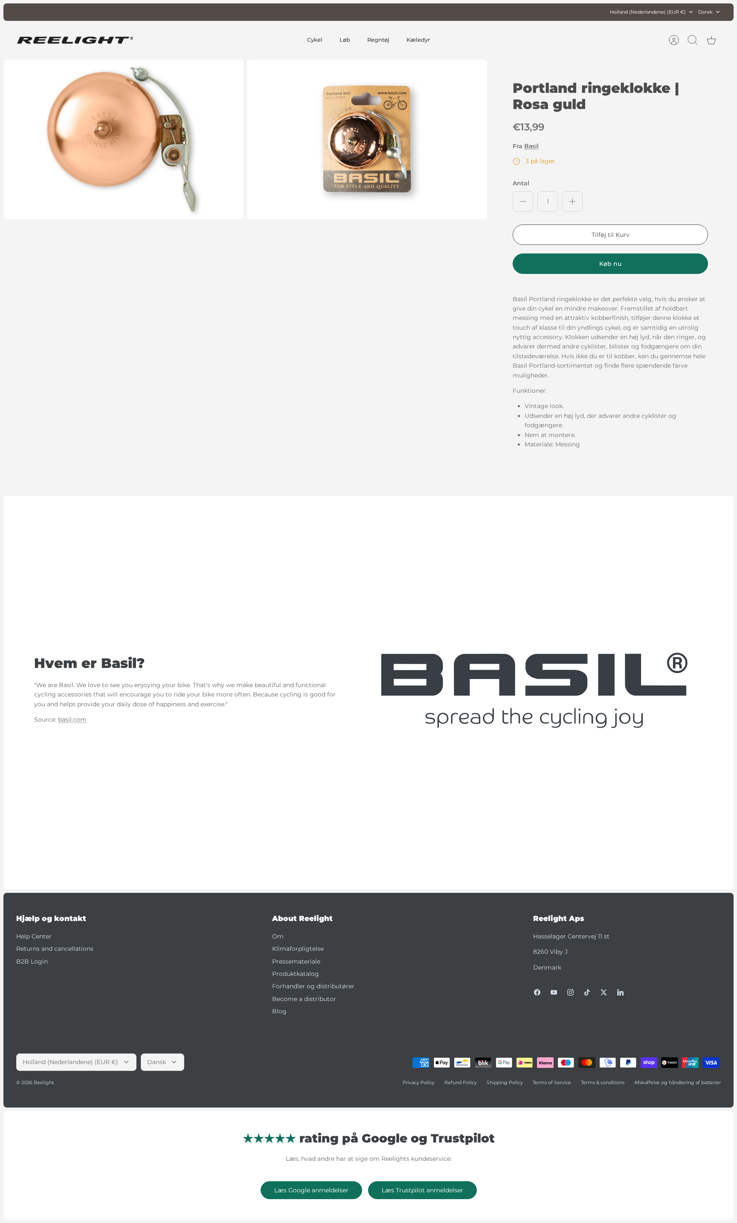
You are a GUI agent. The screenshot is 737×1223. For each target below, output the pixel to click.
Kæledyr (418, 39)
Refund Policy (460, 1082)
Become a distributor (304, 999)
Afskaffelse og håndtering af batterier (677, 1082)
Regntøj (378, 39)
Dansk (705, 12)
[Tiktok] (587, 992)
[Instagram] (570, 992)
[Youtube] (553, 992)
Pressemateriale (296, 961)
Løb (344, 39)
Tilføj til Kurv (611, 235)
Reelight (44, 1082)
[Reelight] (74, 40)
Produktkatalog (295, 974)
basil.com (72, 719)
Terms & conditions (602, 1082)
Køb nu (610, 264)
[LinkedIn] (620, 992)
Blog (279, 1011)
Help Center (34, 936)
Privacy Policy (419, 1082)
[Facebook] (537, 992)
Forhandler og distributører (313, 986)
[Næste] (485, 12)
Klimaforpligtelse (298, 949)
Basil (531, 146)
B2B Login (32, 961)
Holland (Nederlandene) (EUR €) (648, 12)
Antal (521, 183)
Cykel (314, 39)
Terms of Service (552, 1082)
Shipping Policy (505, 1082)
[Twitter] (603, 992)
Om (278, 936)
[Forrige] (252, 12)
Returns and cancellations (54, 949)
